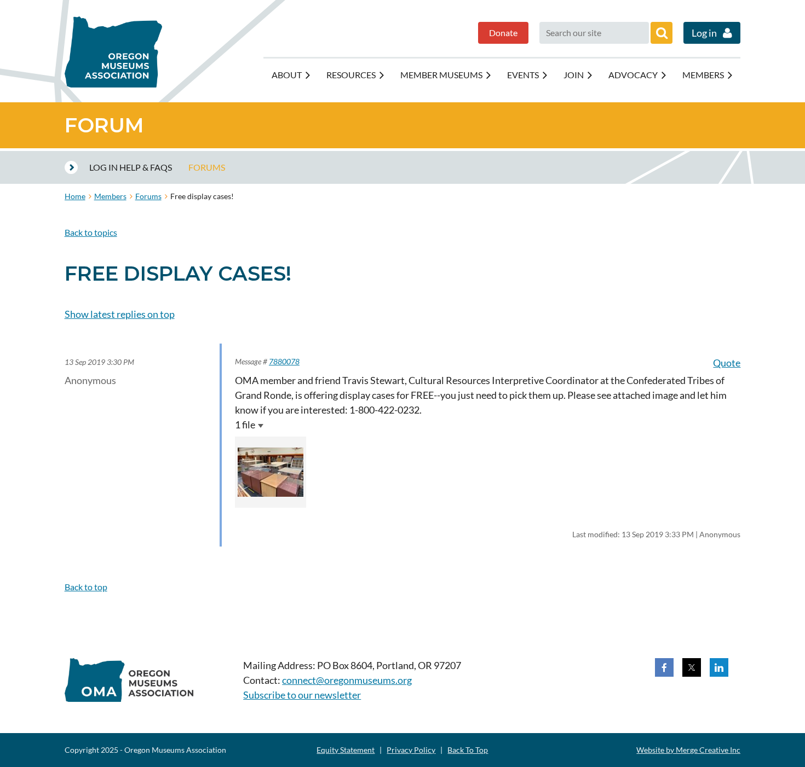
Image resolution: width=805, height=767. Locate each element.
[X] (691, 667)
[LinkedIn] (719, 667)
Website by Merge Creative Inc (688, 749)
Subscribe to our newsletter (302, 695)
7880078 (284, 361)
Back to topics (91, 232)
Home (75, 196)
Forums (148, 196)
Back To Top (467, 749)
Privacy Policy (411, 749)
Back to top (86, 587)
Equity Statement (346, 749)
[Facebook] (664, 667)
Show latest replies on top (120, 314)
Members (110, 196)
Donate (503, 32)
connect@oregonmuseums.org (347, 680)
